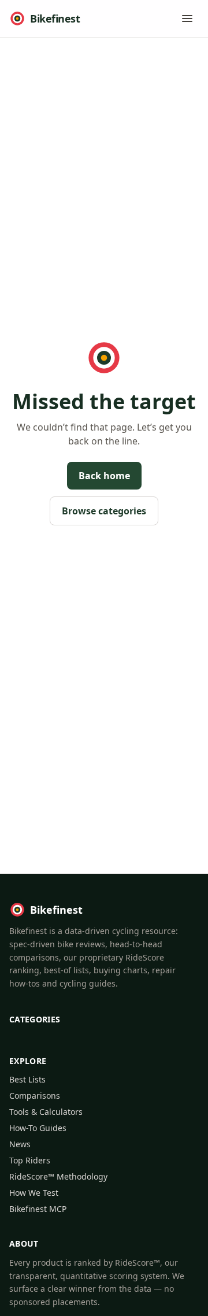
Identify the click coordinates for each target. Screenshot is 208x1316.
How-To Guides (37, 1127)
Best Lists (27, 1079)
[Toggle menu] (187, 18)
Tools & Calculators (46, 1111)
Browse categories (104, 511)
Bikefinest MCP (37, 1208)
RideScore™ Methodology (58, 1176)
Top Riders (29, 1160)
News (20, 1144)
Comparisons (34, 1095)
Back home (104, 475)
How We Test (33, 1192)
